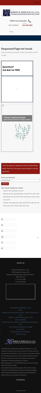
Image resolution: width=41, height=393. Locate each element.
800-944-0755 (20, 277)
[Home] (20, 12)
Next (38, 237)
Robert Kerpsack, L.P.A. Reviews (20, 331)
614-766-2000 (27, 25)
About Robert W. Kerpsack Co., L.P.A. (20, 307)
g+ (23, 383)
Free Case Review (20, 319)
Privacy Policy (21, 329)
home (2, 2)
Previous (3, 237)
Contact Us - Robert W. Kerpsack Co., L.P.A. (20, 317)
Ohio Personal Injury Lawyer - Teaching (20, 327)
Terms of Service (20, 334)
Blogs (20, 310)
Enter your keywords (8, 177)
